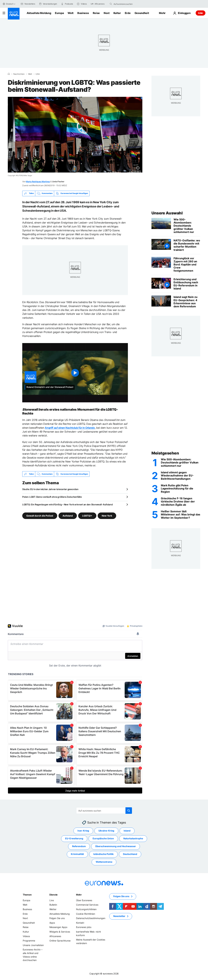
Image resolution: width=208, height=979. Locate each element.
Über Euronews (84, 900)
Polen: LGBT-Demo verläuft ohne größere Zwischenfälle (52, 496)
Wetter (52, 909)
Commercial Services (87, 904)
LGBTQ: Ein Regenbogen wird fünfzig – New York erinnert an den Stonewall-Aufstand (67, 504)
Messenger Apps (58, 927)
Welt (70, 13)
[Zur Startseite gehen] (14, 13)
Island (127, 830)
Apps (52, 922)
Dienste (53, 894)
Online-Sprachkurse (60, 940)
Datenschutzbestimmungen (90, 918)
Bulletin (53, 904)
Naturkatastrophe (133, 838)
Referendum (79, 846)
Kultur (117, 13)
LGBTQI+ (87, 515)
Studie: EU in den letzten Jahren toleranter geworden (50, 489)
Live (200, 13)
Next (107, 13)
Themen (27, 894)
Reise (96, 13)
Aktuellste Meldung (39, 13)
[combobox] (127, 3)
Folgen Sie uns (57, 918)
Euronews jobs (83, 927)
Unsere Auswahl (166, 213)
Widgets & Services (59, 931)
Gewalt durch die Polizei (39, 515)
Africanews (55, 936)
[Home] (9, 74)
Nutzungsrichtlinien (86, 909)
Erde (128, 13)
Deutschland (130, 854)
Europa (59, 13)
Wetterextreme (104, 862)
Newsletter (119, 916)
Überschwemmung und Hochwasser (115, 846)
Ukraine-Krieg (106, 830)
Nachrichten (19, 74)
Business (83, 13)
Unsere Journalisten (33, 945)
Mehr (79, 894)
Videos (26, 936)
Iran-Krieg (83, 830)
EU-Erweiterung (74, 838)
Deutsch (9, 4)
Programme (29, 940)
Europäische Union (103, 838)
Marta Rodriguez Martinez (38, 181)
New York (107, 515)
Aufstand (68, 515)
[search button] (110, 3)
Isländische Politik (103, 854)
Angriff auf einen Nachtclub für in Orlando (70, 427)
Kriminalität (77, 854)
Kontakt (80, 922)
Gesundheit (142, 13)
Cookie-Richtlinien (85, 913)
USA (38, 74)
